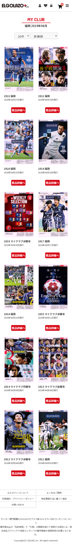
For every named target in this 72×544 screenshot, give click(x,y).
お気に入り (45, 6)
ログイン (51, 6)
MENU (67, 8)
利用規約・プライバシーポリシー (18, 498)
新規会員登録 (40, 6)
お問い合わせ (18, 504)
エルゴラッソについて (17, 492)
